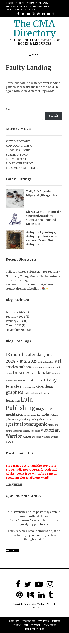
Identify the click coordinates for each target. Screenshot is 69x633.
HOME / (10, 3)
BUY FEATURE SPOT (19, 163)
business (23, 373)
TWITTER (43, 621)
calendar (42, 373)
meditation (14, 414)
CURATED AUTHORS (19, 159)
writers (54, 437)
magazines (44, 409)
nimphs (43, 414)
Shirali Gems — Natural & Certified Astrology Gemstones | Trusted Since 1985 (44, 218)
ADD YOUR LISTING (19, 145)
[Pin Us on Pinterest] (38, 14)
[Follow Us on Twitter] (22, 14)
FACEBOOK (28, 621)
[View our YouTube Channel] (28, 14)
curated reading (14, 381)
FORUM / (30, 9)
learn (46, 393)
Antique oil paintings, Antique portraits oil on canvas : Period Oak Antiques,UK (42, 238)
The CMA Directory (34, 28)
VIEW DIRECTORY (18, 141)
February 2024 (15, 316)
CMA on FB (50, 625)
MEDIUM (14, 621)
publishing (24, 419)
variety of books (31, 431)
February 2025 (15, 312)
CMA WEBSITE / (14, 9)
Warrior (14, 436)
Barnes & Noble (53, 367)
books (9, 373)
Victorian (50, 430)
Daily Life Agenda (38, 191)
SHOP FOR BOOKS (18, 150)
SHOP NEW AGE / (39, 6)
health (27, 393)
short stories (46, 419)
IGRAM (17, 625)
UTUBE (56, 621)
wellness (46, 437)
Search (10, 109)
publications (12, 419)
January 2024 (14, 321)
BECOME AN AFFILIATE (21, 168)
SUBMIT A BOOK (17, 154)
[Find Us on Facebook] (18, 14)
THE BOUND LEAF (34, 629)
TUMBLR (36, 625)
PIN (26, 625)
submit (50, 425)
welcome (36, 437)
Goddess (44, 386)
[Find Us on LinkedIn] (48, 14)
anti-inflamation (46, 362)
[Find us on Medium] (43, 14)
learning (13, 400)
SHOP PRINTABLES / (17, 6)
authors (24, 367)
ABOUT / (20, 3)
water (26, 436)
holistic (34, 393)
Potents (54, 415)
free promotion (28, 387)
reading (35, 419)
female (12, 386)
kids (41, 393)
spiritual (14, 424)
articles (12, 367)
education (31, 380)
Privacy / (44, 3)
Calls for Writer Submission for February (33, 271)
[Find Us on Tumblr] (53, 14)
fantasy (48, 380)
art (58, 361)
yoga (9, 441)
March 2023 (13, 325)
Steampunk (35, 424)
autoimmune (37, 367)
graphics (14, 392)
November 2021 (16, 330)
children (56, 373)
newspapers (30, 415)
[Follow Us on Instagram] (33, 14)
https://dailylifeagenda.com (44, 195)
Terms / (32, 3)
